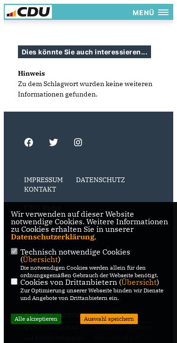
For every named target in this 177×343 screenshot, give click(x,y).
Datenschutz (100, 180)
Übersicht (40, 259)
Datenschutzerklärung (52, 236)
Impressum (43, 180)
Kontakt (40, 189)
